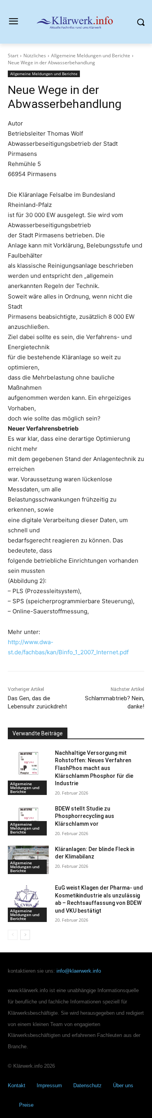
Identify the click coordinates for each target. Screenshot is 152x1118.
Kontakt (16, 1085)
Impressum (49, 1085)
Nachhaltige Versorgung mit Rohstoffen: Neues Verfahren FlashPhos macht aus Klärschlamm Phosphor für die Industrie (94, 768)
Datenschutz (87, 1085)
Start (13, 55)
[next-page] (25, 935)
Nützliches (34, 55)
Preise (26, 1105)
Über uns (123, 1085)
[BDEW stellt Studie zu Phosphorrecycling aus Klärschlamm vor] (28, 819)
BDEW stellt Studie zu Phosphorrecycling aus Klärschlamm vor (84, 816)
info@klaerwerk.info (79, 971)
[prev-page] (13, 935)
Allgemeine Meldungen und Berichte (90, 55)
